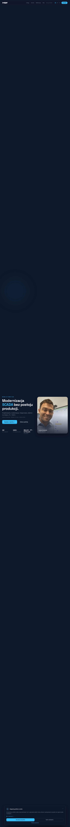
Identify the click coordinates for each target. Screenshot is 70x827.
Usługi (27, 2)
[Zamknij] (63, 808)
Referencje (38, 2)
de (59, 2)
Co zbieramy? (10, 816)
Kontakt (64, 2)
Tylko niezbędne (49, 819)
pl (55, 2)
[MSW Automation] (5, 2)
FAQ (43, 2)
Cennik (32, 2)
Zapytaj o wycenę (9, 422)
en (57, 2)
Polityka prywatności (35, 822)
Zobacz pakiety (24, 422)
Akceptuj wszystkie (20, 819)
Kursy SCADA (49, 2)
